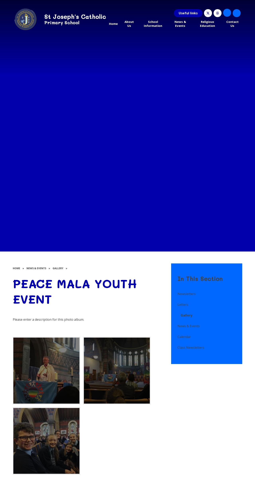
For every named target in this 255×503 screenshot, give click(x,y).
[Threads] (218, 13)
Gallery (58, 268)
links (188, 13)
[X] (208, 13)
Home (16, 268)
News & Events (36, 268)
